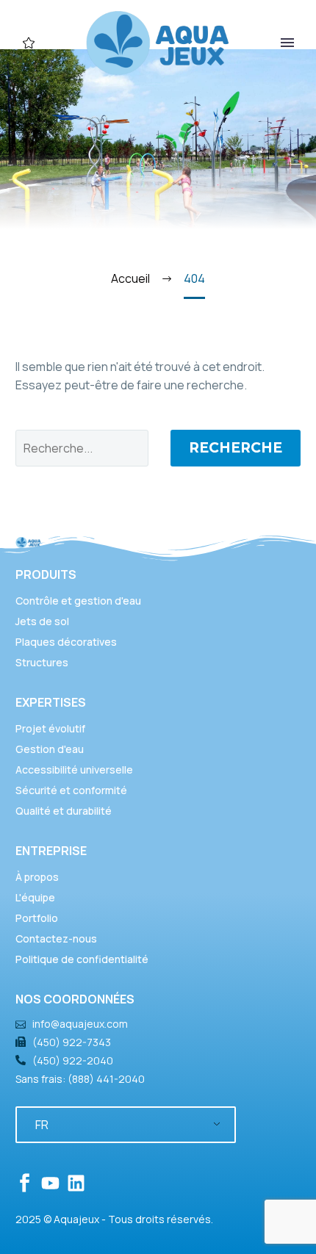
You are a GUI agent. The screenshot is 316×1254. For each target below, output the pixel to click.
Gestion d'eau (49, 749)
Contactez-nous (56, 938)
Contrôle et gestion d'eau (78, 601)
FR (42, 1125)
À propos (37, 877)
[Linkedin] (76, 1183)
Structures (41, 662)
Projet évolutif (50, 728)
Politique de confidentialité (81, 959)
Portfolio (36, 918)
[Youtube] (50, 1183)
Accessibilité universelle (74, 769)
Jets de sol (42, 621)
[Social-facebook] (24, 1183)
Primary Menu (287, 43)
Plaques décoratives (66, 642)
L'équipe (35, 897)
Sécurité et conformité (71, 790)
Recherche (235, 447)
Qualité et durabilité (63, 811)
